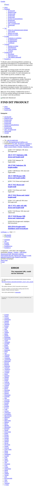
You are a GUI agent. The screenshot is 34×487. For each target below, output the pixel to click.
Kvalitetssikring (12, 41)
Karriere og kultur (13, 35)
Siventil (6, 133)
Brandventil (11, 20)
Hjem (6, 7)
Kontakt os (7, 59)
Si (8, 27)
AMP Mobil (22, 252)
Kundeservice (8, 52)
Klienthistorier (12, 47)
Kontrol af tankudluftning (15, 19)
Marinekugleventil (6, 254)
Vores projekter (12, 49)
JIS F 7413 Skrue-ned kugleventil (16, 186)
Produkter (7, 9)
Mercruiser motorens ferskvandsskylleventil (12, 254)
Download (11, 54)
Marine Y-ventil (26, 255)
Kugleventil (11, 15)
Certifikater (11, 43)
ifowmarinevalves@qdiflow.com (18, 142)
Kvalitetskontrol (12, 39)
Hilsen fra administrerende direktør (18, 30)
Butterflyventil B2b (20, 257)
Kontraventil (11, 14)
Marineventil (17, 255)
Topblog (16, 252)
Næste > (5, 232)
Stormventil (11, 25)
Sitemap (10, 252)
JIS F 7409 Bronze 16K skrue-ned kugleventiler (16, 177)
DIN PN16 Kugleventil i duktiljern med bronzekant (18, 227)
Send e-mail (4, 260)
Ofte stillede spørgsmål (14, 57)
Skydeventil (11, 10)
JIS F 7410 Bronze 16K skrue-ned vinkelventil (16, 217)
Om (5, 28)
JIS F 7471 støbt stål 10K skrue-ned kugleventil (17, 207)
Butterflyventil (12, 12)
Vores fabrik (11, 31)
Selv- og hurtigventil (14, 23)
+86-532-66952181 (12, 140)
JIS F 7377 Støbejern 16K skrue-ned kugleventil (17, 156)
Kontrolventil (12, 22)
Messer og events (13, 33)
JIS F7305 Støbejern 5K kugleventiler (17, 166)
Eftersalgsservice (13, 55)
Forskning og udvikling (14, 38)
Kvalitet (6, 36)
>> (8, 232)
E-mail (3, 262)
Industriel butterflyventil (7, 257)
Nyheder (6, 44)
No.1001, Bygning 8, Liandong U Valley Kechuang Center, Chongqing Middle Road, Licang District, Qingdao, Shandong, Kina (18, 145)
